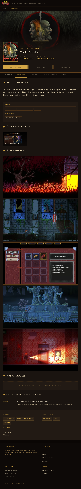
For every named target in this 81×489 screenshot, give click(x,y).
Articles (41, 3)
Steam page (7, 432)
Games (19, 3)
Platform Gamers (11, 473)
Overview (9, 75)
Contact (45, 473)
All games (6, 435)
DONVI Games (10, 477)
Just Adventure (11, 470)
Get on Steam (16, 67)
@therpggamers (48, 470)
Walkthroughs (30, 3)
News (13, 3)
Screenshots (34, 75)
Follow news (40, 67)
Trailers (21, 75)
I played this (65, 67)
